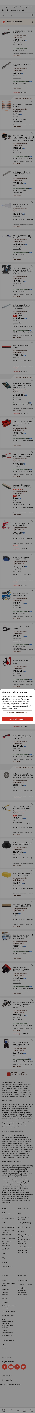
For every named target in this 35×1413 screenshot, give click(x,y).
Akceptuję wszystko (17, 719)
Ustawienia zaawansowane (17, 713)
